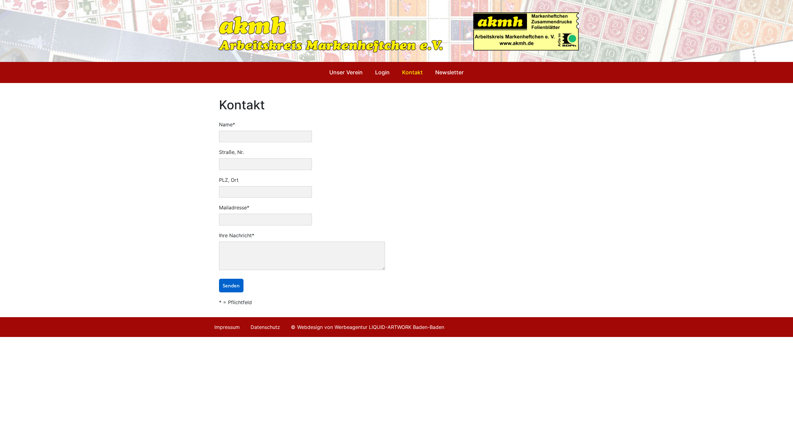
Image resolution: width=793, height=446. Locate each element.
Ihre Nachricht (236, 235)
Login (382, 72)
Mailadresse (234, 207)
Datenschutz (265, 327)
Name (227, 124)
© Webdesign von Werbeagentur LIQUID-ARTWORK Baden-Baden (367, 327)
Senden (231, 285)
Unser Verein (346, 72)
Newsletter (449, 72)
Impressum (227, 327)
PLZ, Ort (229, 180)
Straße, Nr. (231, 152)
